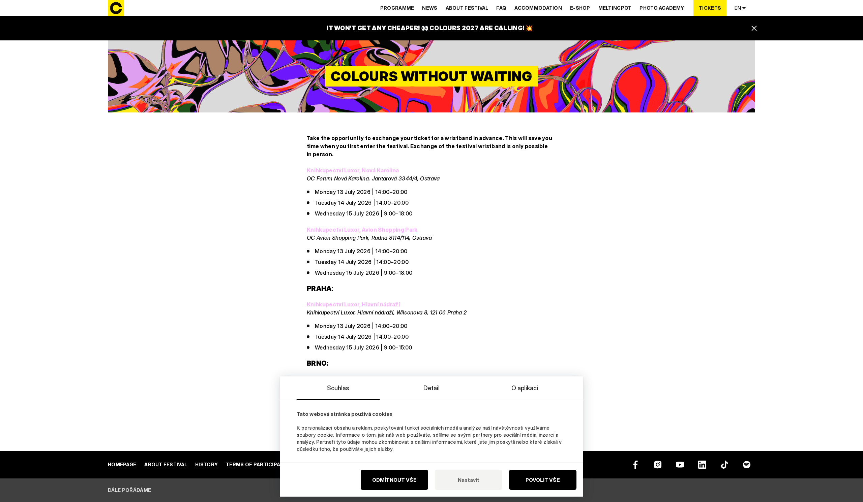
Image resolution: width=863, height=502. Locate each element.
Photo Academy (661, 8)
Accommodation (538, 8)
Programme (397, 8)
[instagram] (657, 464)
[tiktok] (724, 464)
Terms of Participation (259, 464)
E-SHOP (580, 8)
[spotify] (746, 464)
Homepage (122, 464)
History (206, 464)
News (429, 8)
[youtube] (680, 464)
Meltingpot (615, 8)
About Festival (467, 8)
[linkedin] (702, 464)
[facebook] (635, 464)
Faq (501, 8)
